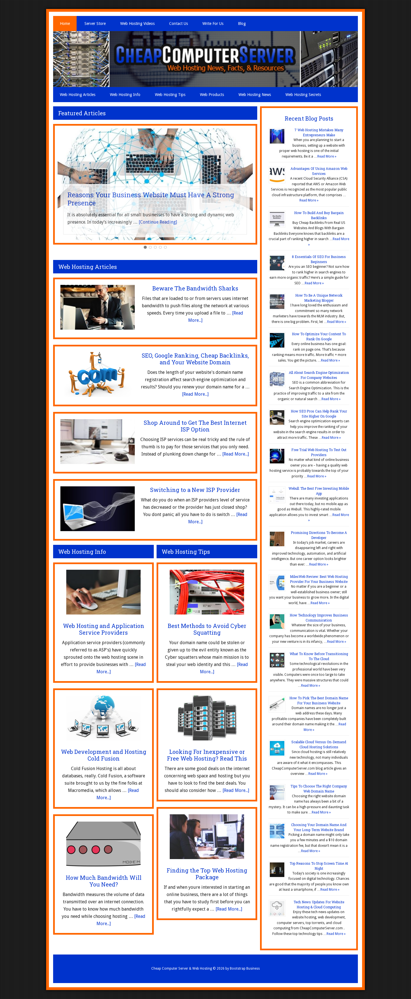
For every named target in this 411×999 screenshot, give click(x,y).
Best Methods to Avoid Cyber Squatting (207, 629)
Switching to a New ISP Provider (195, 489)
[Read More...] (195, 394)
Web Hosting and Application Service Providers (103, 629)
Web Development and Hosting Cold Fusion (103, 755)
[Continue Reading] (158, 222)
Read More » (326, 156)
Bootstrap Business (245, 968)
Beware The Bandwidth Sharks (195, 288)
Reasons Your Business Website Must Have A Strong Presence (150, 198)
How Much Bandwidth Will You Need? (103, 881)
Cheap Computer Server (205, 59)
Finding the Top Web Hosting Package (207, 874)
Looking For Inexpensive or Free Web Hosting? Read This (207, 755)
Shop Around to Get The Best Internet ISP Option (195, 426)
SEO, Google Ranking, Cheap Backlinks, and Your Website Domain (195, 359)
